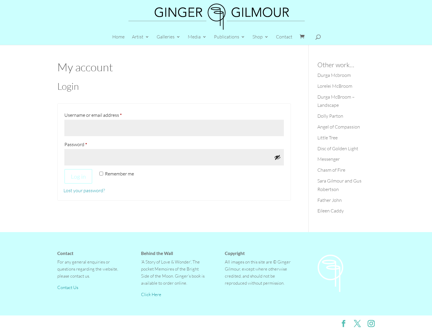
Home (118, 37)
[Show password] (277, 157)
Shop (257, 37)
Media (194, 37)
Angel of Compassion (338, 127)
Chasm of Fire (331, 170)
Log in (78, 176)
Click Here (151, 294)
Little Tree (327, 138)
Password (84, 144)
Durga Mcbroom (334, 75)
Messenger (328, 159)
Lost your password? (84, 190)
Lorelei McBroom (334, 86)
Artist (137, 37)
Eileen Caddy (330, 211)
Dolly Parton (330, 116)
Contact (284, 37)
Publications (226, 37)
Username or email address (102, 115)
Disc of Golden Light (337, 148)
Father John (329, 200)
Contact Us (67, 287)
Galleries (166, 37)
